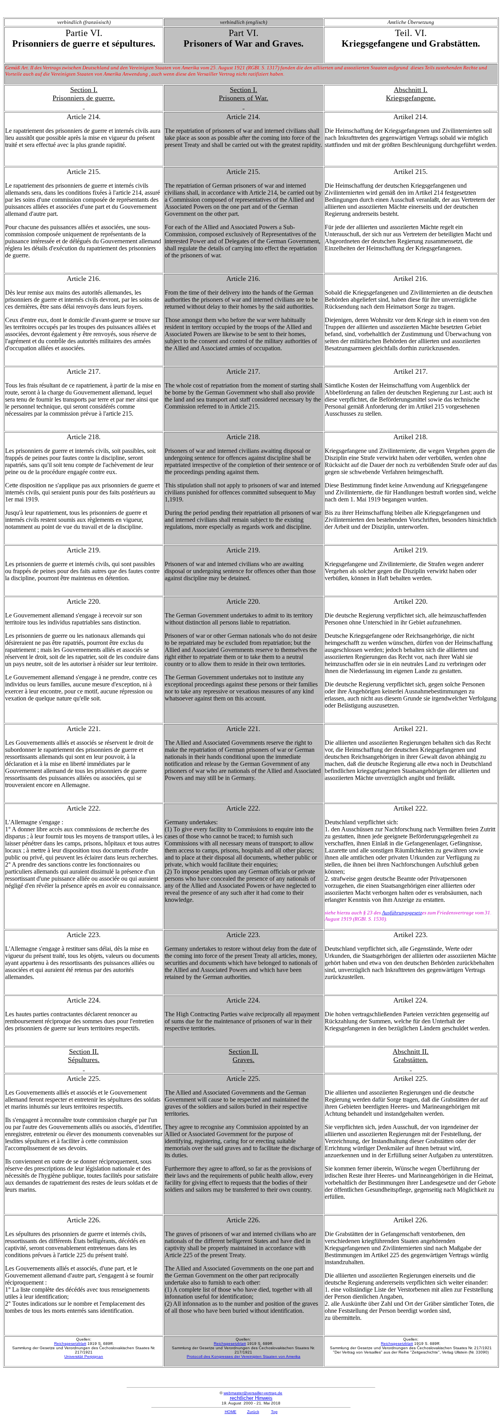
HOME (230, 1412)
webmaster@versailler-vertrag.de (253, 1393)
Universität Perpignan (83, 1356)
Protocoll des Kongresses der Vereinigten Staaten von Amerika (243, 1356)
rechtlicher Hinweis (251, 1398)
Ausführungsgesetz (402, 913)
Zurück (253, 1412)
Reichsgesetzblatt (70, 1343)
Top (274, 1412)
